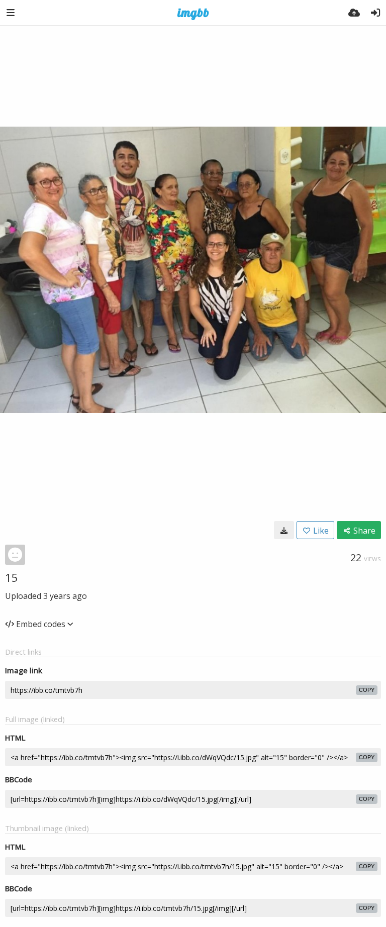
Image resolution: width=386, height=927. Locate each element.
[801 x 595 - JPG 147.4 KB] (284, 530)
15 (11, 577)
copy (366, 690)
